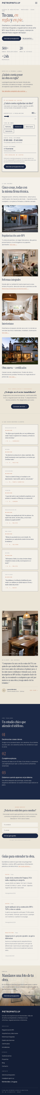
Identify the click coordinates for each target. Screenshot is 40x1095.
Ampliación (18, 127)
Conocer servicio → (20, 406)
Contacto (5, 1066)
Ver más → (13, 244)
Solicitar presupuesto (11, 38)
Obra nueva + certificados (14, 368)
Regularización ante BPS (13, 235)
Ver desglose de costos (13, 155)
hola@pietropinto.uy (28, 995)
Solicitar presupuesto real (15, 167)
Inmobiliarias (6, 1047)
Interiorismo (8, 323)
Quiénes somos (6, 1056)
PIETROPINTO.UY (11, 3)
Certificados (6, 1044)
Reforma (8, 127)
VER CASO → (34, 690)
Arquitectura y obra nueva (10, 1033)
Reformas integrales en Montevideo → (15, 289)
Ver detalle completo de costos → (14, 91)
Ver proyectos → (27, 38)
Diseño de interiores (8, 1040)
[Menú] (36, 2)
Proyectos (5, 1059)
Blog (3, 1063)
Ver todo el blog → (24, 866)
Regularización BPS (8, 1030)
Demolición (8, 131)
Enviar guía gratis (10, 836)
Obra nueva (29, 127)
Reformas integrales (11, 279)
